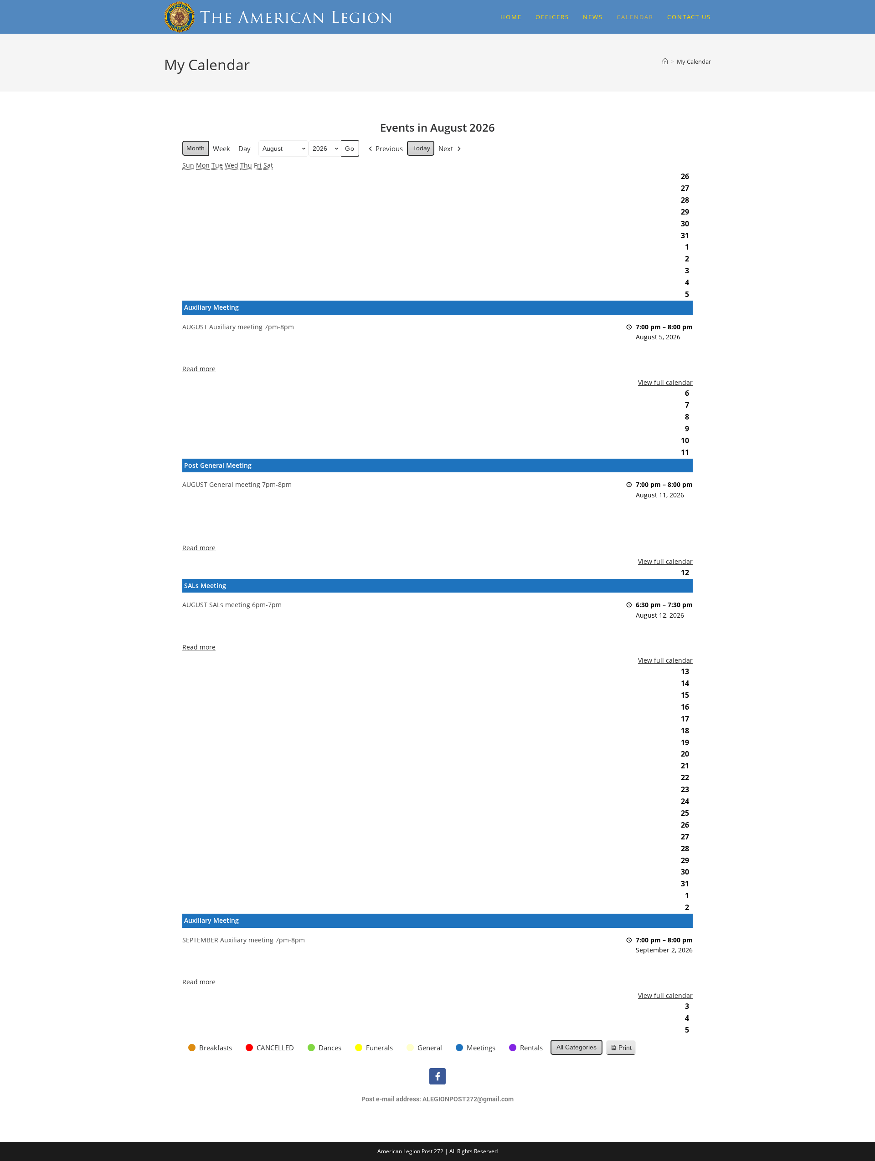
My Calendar (694, 61)
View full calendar (665, 382)
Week (221, 148)
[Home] (665, 61)
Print (621, 1049)
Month (195, 148)
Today (421, 148)
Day (244, 148)
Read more (199, 368)
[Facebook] (437, 1076)
